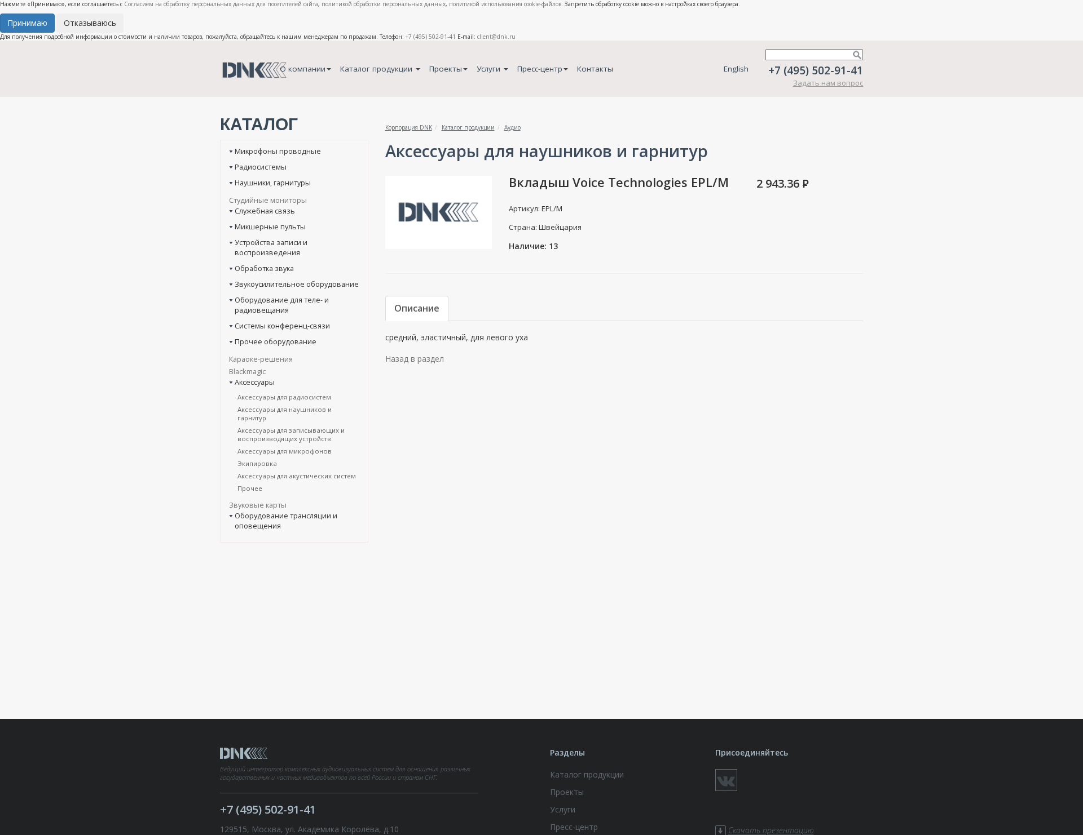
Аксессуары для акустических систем (296, 476)
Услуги (490, 69)
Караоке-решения (261, 359)
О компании (302, 69)
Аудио (512, 127)
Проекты (445, 69)
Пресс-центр (539, 69)
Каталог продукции (377, 69)
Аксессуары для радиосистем (284, 397)
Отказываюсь (90, 22)
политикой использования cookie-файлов (505, 4)
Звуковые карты (258, 505)
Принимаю (27, 22)
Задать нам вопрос (828, 83)
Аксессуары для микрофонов (284, 451)
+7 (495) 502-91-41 (431, 37)
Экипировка (257, 463)
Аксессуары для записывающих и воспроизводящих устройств (291, 434)
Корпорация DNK (408, 127)
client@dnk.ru (496, 37)
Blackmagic (247, 371)
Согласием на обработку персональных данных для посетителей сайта (221, 4)
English (736, 69)
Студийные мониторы (268, 200)
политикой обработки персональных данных (384, 4)
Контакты (595, 69)
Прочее (249, 488)
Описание (416, 308)
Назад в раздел (414, 358)
